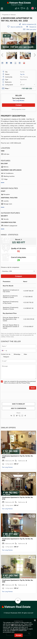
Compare (18, 276)
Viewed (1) (32, 27)
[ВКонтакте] (11, 416)
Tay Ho (22, 74)
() (18, 8)
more (2, 182)
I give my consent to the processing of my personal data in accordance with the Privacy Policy (20, 382)
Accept (18, 635)
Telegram (6, 356)
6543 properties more (18, 109)
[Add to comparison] (30, 433)
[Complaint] (24, 63)
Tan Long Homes (18, 100)
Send (33, 388)
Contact (19, 105)
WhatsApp (17, 354)
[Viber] (20, 416)
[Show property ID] (19, 63)
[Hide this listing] (2, 63)
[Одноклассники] (14, 416)
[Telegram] (25, 416)
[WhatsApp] (22, 416)
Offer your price (31, 29)
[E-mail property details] (11, 63)
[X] (17, 416)
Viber (25, 354)
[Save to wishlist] (33, 433)
